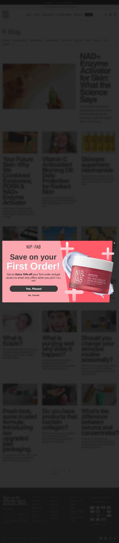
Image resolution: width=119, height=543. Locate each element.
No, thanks (33, 295)
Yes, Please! (34, 288)
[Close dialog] (114, 243)
